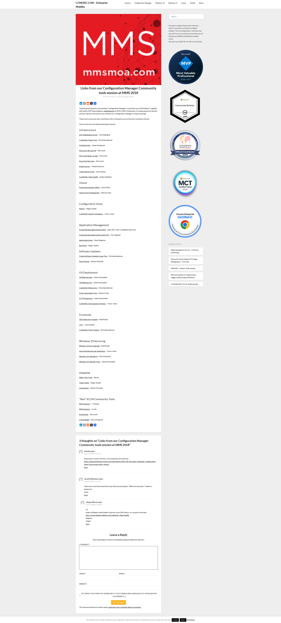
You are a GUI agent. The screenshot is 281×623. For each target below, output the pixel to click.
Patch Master (84, 261)
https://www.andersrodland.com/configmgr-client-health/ (107, 515)
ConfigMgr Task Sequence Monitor (92, 304)
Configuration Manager (143, 3)
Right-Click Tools (85, 377)
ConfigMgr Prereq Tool (88, 140)
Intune (183, 3)
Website (83, 584)
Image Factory (84, 166)
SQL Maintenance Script (88, 135)
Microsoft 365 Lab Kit (87, 151)
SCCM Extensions (86, 298)
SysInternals (83, 414)
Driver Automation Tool (88, 293)
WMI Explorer (84, 404)
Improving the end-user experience (92, 351)
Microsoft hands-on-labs (88, 156)
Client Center (84, 383)
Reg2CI (82, 209)
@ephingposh (109, 111)
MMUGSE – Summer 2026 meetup (183, 268)
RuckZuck (83, 245)
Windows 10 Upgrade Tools (89, 362)
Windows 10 (160, 3)
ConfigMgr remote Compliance (91, 214)
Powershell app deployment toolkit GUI (94, 235)
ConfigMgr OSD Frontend (89, 330)
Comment (84, 544)
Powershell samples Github (89, 187)
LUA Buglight (84, 420)
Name (82, 574)
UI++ (81, 325)
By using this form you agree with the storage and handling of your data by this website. (119, 594)
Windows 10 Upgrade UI (88, 356)
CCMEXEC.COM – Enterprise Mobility (92, 4)
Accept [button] (175, 620)
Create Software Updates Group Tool (93, 256)
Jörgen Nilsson (128, 97)
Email (122, 574)
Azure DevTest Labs (86, 161)
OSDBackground (85, 277)
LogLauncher (84, 388)
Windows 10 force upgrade (89, 346)
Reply (86, 467)
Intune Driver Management (89, 193)
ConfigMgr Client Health (88, 177)
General (127, 3)
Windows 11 (172, 3)
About (201, 3)
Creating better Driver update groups (184, 284)
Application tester (86, 240)
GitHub (192, 3)
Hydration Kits (84, 145)
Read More (191, 620)
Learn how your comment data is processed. (124, 607)
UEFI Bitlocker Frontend (88, 319)
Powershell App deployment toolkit (92, 230)
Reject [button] (183, 620)
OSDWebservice (85, 282)
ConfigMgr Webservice (88, 288)
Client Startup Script (86, 172)
